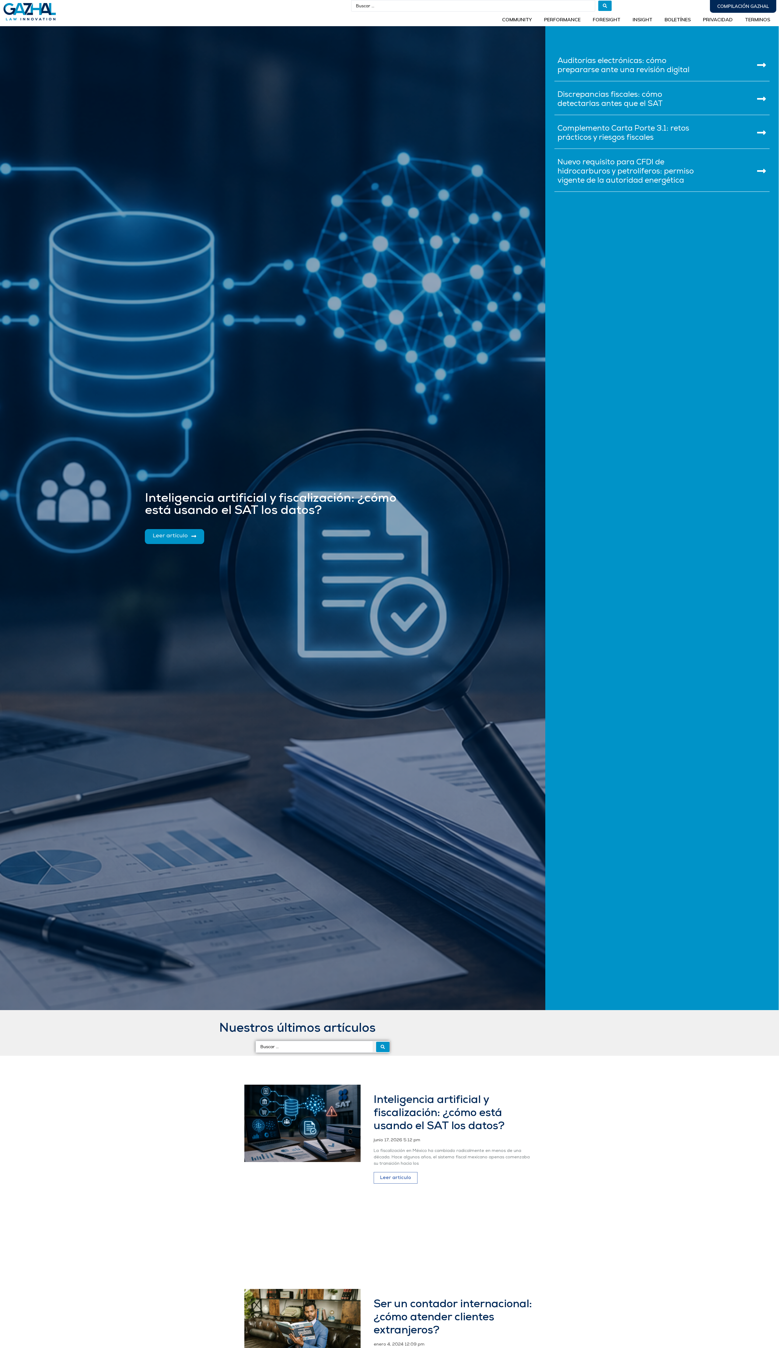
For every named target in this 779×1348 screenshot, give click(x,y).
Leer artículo (395, 1177)
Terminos (757, 19)
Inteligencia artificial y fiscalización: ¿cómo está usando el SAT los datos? (439, 1113)
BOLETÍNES (678, 19)
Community (517, 19)
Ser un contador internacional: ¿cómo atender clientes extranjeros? (453, 1317)
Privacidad (718, 19)
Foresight (606, 19)
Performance (562, 19)
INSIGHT (642, 19)
